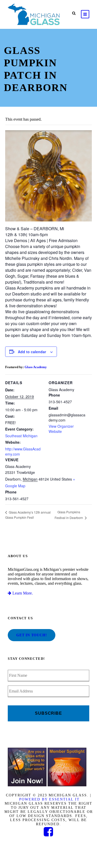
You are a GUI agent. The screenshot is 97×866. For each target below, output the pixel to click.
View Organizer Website (61, 429)
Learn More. (22, 593)
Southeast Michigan (21, 435)
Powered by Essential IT (49, 799)
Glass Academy (36, 367)
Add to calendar (32, 351)
